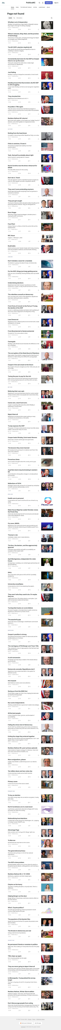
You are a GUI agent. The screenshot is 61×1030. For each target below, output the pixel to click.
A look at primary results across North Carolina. (20, 773)
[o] (47, 121)
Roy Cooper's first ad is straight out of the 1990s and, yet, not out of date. (23, 367)
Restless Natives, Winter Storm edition (21, 991)
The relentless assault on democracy (20, 294)
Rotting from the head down (17, 133)
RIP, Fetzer (11, 235)
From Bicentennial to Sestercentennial (21, 331)
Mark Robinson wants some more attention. (19, 683)
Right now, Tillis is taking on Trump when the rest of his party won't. (23, 947)
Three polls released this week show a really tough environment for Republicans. (21, 63)
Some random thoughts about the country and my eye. (22, 461)
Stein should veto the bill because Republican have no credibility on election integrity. (21, 50)
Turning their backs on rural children (20, 608)
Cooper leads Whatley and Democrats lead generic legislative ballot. (23, 87)
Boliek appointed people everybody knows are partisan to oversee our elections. (22, 192)
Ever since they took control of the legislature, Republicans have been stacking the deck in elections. (23, 297)
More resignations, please (17, 759)
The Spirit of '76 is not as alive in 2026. (18, 333)
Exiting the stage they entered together (21, 736)
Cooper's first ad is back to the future (20, 365)
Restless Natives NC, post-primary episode (22, 748)
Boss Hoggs (12, 212)
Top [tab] (14, 18)
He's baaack (12, 681)
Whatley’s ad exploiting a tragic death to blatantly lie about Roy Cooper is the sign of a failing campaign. (23, 24)
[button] (12, 7)
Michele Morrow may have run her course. (19, 842)
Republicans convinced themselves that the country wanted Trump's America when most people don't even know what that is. (23, 393)
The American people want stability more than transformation (20, 146)
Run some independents (16, 703)
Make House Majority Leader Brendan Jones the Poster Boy (23, 511)
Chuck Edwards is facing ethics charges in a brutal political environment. (23, 474)
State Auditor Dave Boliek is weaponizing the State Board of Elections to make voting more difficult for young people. (23, 355)
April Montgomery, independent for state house (22, 560)
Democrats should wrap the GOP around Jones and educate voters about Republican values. (23, 514)
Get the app (38, 1023)
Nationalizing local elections (17, 818)
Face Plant (11, 224)
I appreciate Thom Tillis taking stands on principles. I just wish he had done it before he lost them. (22, 599)
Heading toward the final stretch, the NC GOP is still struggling (23, 84)
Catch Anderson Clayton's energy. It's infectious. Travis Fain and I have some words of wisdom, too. (23, 750)
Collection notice (40, 1019)
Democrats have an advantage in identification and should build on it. (23, 622)
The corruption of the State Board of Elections (23, 353)
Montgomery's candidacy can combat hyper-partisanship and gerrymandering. (23, 563)
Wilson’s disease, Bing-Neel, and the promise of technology (23, 35)
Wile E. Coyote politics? (16, 907)
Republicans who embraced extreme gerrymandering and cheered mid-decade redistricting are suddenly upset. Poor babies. (23, 526)
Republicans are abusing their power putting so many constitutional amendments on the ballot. (21, 417)
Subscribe (48, 2)
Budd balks (12, 246)
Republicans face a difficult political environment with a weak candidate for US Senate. (23, 322)
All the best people (14, 713)
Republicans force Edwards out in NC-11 (18, 98)
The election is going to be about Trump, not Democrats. (22, 263)
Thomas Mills (15, 27)
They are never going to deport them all (21, 966)
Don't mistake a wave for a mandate (20, 261)
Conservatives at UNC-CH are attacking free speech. (21, 586)
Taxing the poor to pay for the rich (19, 376)
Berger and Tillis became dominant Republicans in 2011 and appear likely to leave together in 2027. (23, 739)
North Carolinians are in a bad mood (20, 807)
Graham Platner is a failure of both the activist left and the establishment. (22, 226)
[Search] (39, 2)
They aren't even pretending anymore (21, 189)
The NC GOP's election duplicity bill (20, 47)
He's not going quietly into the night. (17, 958)
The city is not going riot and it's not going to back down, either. (22, 982)
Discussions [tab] (19, 18)
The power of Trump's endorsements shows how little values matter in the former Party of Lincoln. (23, 428)
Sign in (56, 2)
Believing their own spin (16, 391)
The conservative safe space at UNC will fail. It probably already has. (22, 575)
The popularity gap (14, 619)
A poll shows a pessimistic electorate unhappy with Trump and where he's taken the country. (23, 809)
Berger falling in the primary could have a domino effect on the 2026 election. (23, 898)
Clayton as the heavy (15, 884)
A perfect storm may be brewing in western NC (22, 471)
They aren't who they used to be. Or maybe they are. (22, 595)
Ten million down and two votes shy (20, 771)
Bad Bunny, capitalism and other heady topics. (20, 876)
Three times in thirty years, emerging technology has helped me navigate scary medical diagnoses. (23, 38)
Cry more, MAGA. (14, 523)
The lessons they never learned (18, 448)
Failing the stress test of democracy (20, 725)
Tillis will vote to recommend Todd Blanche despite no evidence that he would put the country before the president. (23, 109)
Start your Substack (26, 1023)
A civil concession (14, 657)
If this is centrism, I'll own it (17, 143)
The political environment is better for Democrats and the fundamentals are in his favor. (22, 637)
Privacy (29, 1019)
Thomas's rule (13, 535)
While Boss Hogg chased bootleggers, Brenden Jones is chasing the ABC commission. (22, 215)
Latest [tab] (10, 18)
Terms (33, 1019)
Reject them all (13, 414)
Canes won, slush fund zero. (17, 403)
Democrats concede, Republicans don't (21, 669)
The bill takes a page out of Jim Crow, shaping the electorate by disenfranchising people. (23, 693)
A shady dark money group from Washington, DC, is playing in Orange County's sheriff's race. (23, 821)
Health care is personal (16, 498)
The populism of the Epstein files (19, 919)
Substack (23, 1027)
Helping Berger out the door (17, 896)
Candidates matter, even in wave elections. (19, 537)
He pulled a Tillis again (15, 107)
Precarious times (13, 459)
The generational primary (16, 851)
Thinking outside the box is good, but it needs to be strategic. (23, 705)
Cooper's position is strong (17, 634)
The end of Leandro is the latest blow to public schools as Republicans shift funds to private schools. (22, 610)
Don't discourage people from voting (20, 1003)
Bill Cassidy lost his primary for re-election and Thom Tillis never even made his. (23, 450)
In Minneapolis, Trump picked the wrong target (21, 979)
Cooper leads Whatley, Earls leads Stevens (22, 437)
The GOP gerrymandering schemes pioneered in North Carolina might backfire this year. (22, 910)
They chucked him (14, 96)
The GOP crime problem (16, 862)
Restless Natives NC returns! (18, 118)
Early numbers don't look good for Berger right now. (21, 832)
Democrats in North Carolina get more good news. (21, 439)
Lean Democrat (13, 319)
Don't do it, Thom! (14, 178)
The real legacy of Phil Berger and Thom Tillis (23, 646)
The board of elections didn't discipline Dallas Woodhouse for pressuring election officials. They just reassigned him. (23, 203)
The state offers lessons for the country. (18, 169)
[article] (30, 26)
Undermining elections (15, 283)
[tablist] (15, 17)
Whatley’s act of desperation (18, 22)
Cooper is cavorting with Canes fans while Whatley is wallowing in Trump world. (21, 405)
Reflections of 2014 (14, 483)
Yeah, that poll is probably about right (20, 155)
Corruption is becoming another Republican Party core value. (23, 135)
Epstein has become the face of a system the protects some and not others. (23, 921)
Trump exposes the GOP (16, 426)
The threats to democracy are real (19, 931)
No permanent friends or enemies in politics (23, 944)
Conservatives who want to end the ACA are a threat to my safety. (23, 501)
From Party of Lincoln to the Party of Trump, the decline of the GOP (23, 307)
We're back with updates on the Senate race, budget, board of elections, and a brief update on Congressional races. (23, 121)
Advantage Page (13, 830)
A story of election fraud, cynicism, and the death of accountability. (21, 716)
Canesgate (11, 341)
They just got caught (15, 201)
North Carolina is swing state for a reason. (18, 157)
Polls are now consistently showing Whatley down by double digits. (23, 274)
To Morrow (11, 840)
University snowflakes (15, 584)
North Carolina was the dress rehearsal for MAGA (22, 166)
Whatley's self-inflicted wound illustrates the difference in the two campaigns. (23, 344)
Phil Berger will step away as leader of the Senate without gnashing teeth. (22, 660)
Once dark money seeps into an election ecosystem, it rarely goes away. (23, 798)
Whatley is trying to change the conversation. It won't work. (23, 74)
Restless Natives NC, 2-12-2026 (19, 874)
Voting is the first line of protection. (17, 933)
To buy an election (14, 795)
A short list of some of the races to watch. (18, 783)
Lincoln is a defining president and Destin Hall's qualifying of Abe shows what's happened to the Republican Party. (23, 310)
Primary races (12, 781)
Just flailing (12, 72)
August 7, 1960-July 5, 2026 (15, 237)
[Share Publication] (42, 2)
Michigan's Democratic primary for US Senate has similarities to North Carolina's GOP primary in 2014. (23, 486)
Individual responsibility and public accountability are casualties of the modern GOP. (21, 550)
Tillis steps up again (14, 956)
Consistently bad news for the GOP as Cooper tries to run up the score (23, 60)
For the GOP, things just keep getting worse (22, 271)
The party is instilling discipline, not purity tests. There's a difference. (22, 887)
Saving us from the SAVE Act (17, 691)
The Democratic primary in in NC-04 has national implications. (20, 853)
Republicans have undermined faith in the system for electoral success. (21, 671)
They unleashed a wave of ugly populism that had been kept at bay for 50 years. (23, 648)
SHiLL (10, 572)
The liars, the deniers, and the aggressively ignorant (22, 546)
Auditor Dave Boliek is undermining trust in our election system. (22, 762)
